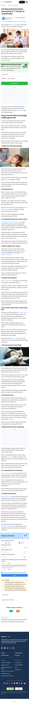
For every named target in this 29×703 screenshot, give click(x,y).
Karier (16, 667)
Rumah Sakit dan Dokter (13, 5)
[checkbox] (2, 572)
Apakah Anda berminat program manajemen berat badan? (14, 560)
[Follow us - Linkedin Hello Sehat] (7, 648)
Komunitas (17, 655)
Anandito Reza (10, 21)
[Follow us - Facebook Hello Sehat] (2, 648)
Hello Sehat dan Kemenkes (7, 675)
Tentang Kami (18, 662)
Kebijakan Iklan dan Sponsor (7, 671)
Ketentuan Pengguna (6, 662)
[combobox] (24, 552)
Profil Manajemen (19, 664)
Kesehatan (3, 5)
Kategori (3, 653)
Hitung (14, 575)
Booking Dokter (4, 655)
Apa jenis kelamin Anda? (7, 540)
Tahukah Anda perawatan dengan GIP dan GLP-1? (14, 565)
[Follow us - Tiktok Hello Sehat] (16, 648)
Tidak (9, 563)
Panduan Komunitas (5, 673)
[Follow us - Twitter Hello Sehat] (10, 648)
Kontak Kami (17, 669)
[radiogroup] (14, 543)
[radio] (2, 563)
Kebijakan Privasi (5, 664)
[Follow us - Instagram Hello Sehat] (5, 648)
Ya (3, 563)
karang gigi (15, 338)
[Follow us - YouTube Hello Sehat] (13, 648)
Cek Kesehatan (18, 653)
